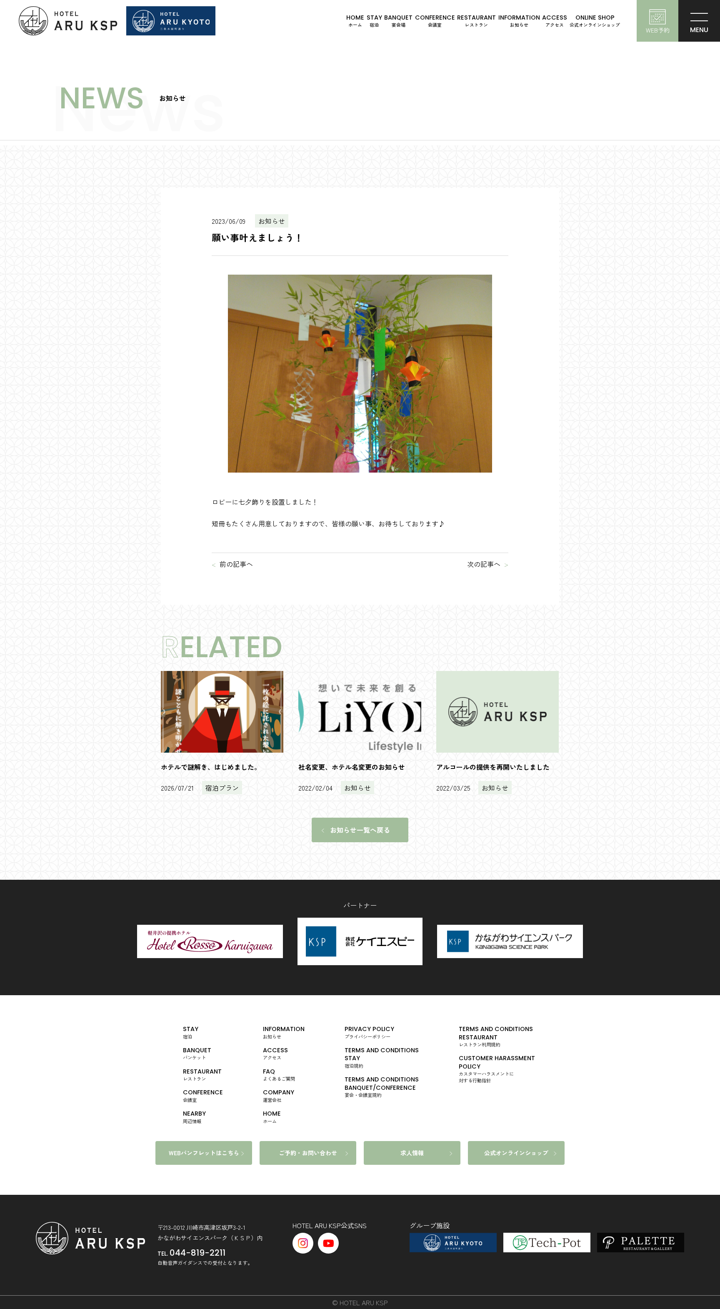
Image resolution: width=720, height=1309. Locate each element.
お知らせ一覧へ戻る (360, 830)
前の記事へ (236, 564)
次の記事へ (483, 564)
